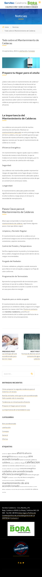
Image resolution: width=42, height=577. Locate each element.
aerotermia (4, 453)
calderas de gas (20, 463)
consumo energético (28, 468)
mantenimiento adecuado (11, 132)
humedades (10, 477)
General (5, 435)
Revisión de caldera (20, 489)
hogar (4, 477)
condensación (28, 466)
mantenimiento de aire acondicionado (15, 484)
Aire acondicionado (9, 424)
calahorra (34, 460)
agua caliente (12, 453)
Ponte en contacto (30, 309)
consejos (34, 466)
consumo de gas (15, 468)
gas (38, 475)
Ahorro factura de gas (21, 457)
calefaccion (32, 462)
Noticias (15, 27)
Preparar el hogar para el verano (14, 406)
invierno (16, 477)
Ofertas (5, 439)
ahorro (20, 453)
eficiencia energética (14, 474)
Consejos (31, 51)
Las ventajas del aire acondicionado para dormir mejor (9, 356)
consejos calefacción (7, 468)
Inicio (7, 27)
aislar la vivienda (25, 460)
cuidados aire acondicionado (17, 471)
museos (35, 486)
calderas (12, 463)
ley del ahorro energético (26, 477)
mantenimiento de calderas (12, 223)
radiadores (8, 489)
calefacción (23, 51)
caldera (6, 462)
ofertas (3, 489)
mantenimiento (20, 480)
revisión (13, 489)
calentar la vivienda (8, 466)
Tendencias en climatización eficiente (16, 402)
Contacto (14, 518)
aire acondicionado (17, 457)
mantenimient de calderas (8, 480)
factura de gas (31, 475)
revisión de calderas (31, 489)
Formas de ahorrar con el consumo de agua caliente (31, 356)
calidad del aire (20, 466)
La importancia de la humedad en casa (16, 410)
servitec (4, 492)
